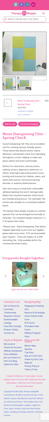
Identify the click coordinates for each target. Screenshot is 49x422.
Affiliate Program (32, 333)
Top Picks (29, 352)
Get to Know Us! (11, 305)
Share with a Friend (25, 111)
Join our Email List (12, 357)
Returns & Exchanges (34, 312)
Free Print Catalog (12, 326)
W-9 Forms (29, 322)
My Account (9, 344)
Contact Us (9, 333)
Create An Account (12, 347)
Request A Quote (12, 316)
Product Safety (11, 329)
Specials (28, 349)
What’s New (30, 345)
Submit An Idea (11, 364)
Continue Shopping (29, 124)
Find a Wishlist (11, 354)
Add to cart (10, 124)
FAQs (27, 336)
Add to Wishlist (24, 115)
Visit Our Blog (10, 361)
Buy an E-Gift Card (33, 355)
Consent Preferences (15, 376)
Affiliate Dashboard (13, 350)
